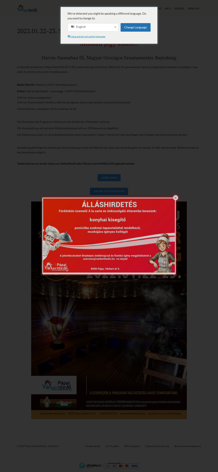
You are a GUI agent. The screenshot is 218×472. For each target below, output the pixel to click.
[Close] (175, 197)
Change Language (135, 27)
